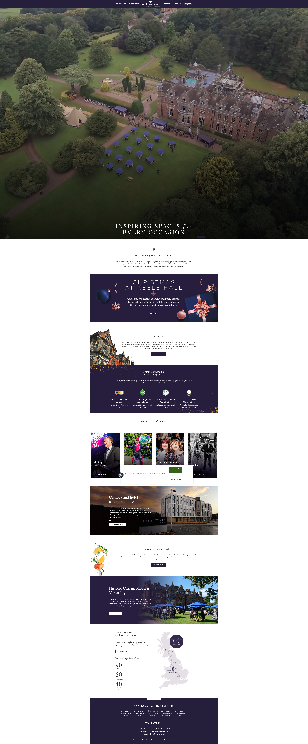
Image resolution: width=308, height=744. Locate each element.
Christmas (168, 4)
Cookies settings (176, 479)
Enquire (188, 4)
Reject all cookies (176, 475)
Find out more (158, 354)
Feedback (172, 739)
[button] (120, 475)
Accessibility (149, 739)
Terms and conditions (161, 739)
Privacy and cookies (138, 739)
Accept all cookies (176, 469)
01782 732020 (143, 731)
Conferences (121, 4)
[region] (157, 474)
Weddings (177, 4)
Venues (114, 613)
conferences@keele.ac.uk (159, 731)
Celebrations (134, 4)
